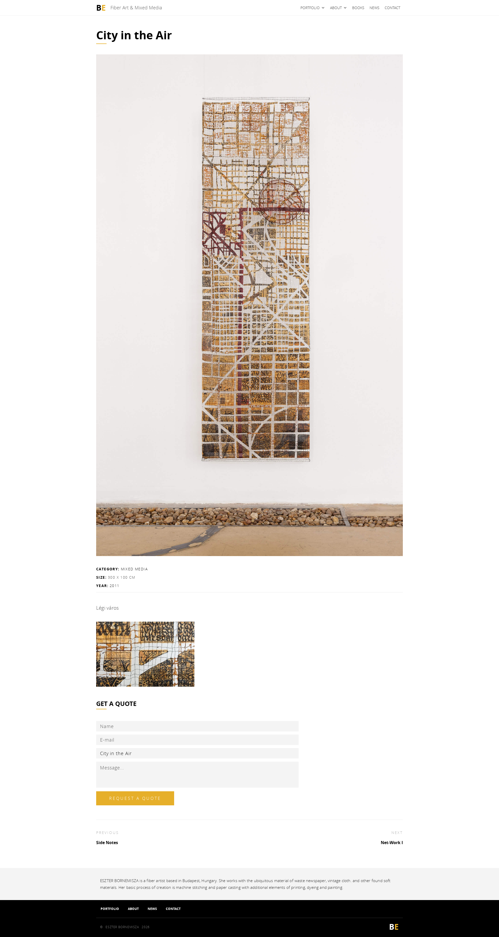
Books (358, 7)
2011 (115, 585)
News (374, 7)
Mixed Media (134, 568)
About (336, 7)
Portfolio (310, 7)
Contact (392, 7)
